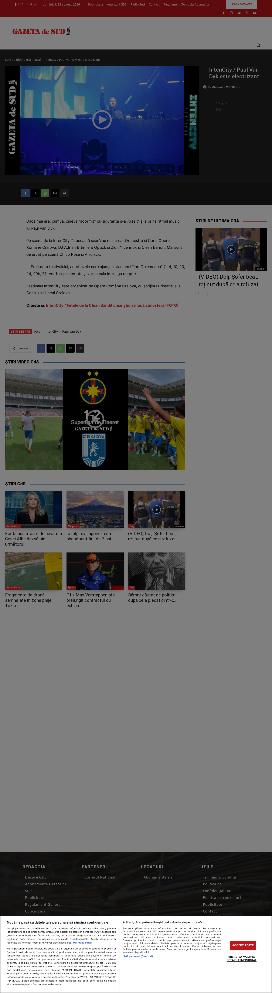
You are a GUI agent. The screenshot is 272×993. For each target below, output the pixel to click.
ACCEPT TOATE (243, 945)
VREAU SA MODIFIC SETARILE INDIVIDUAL (241, 958)
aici (40, 970)
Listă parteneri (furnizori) (138, 956)
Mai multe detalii (82, 942)
